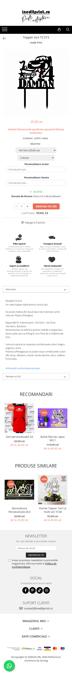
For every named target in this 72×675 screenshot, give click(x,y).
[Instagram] (46, 590)
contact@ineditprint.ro (38, 608)
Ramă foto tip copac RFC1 (52, 438)
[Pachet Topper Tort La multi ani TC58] (52, 490)
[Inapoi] (3, 38)
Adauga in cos (46, 206)
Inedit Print (36, 42)
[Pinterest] (32, 590)
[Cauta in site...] (68, 29)
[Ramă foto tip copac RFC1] (52, 418)
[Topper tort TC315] (36, 82)
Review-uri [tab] (13, 376)
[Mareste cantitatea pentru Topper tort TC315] (27, 206)
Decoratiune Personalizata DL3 (19, 510)
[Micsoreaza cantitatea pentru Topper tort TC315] (16, 206)
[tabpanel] (36, 82)
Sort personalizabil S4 (19, 436)
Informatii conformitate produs (23, 368)
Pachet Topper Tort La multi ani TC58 (52, 510)
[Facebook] (25, 590)
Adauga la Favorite (34, 222)
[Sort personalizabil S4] (19, 418)
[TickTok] (39, 590)
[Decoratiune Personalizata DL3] (19, 490)
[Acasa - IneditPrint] (36, 16)
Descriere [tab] (11, 289)
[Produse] (5, 30)
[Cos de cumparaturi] (59, 29)
